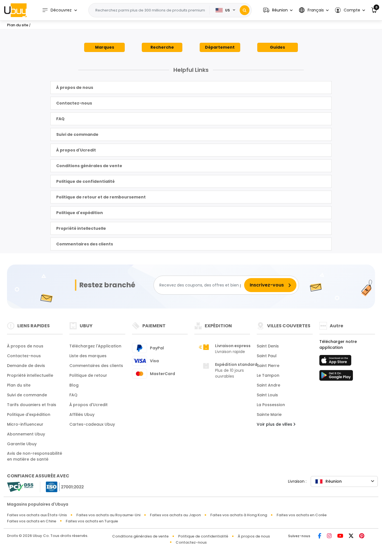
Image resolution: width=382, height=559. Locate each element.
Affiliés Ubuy (82, 414)
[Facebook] (320, 536)
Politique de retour (88, 375)
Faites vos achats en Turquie (92, 521)
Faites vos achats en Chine (31, 521)
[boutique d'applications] (336, 362)
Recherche (162, 47)
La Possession (271, 405)
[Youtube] (340, 536)
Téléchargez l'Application (95, 346)
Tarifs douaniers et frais (31, 405)
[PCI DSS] (20, 487)
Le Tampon (268, 375)
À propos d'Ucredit (76, 150)
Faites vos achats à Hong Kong (238, 515)
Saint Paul (267, 356)
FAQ (60, 119)
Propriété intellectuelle (81, 228)
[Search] (244, 10)
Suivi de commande (77, 134)
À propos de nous (74, 87)
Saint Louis (267, 395)
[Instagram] (329, 536)
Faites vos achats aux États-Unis (37, 515)
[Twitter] (351, 536)
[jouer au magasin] (336, 377)
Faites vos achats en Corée (302, 515)
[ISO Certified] (62, 486)
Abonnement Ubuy (26, 434)
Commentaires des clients (84, 244)
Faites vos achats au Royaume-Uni (108, 515)
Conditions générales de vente (89, 166)
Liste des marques (88, 356)
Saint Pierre (268, 365)
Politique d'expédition (79, 212)
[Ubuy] (15, 10)
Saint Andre (268, 385)
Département (220, 47)
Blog (74, 385)
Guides (277, 47)
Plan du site (18, 385)
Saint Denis (268, 346)
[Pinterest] (362, 536)
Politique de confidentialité (85, 181)
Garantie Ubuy (22, 444)
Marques (104, 47)
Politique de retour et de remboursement (101, 197)
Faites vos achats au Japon (175, 515)
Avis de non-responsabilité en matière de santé (34, 456)
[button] (278, 10)
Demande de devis (26, 365)
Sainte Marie (269, 414)
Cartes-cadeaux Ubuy (92, 424)
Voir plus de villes (275, 424)
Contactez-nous (74, 103)
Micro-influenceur (25, 424)
